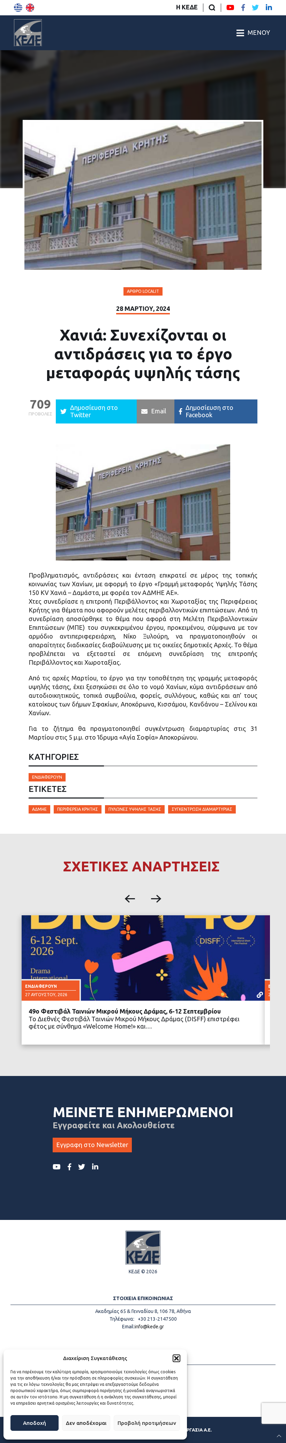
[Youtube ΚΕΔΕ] (230, 7)
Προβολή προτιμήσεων (147, 1423)
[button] (176, 1358)
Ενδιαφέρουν (47, 777)
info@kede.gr (149, 1326)
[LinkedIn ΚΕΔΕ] (269, 7)
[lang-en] (30, 7)
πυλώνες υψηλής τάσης (134, 809)
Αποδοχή (34, 1423)
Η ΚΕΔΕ (187, 6)
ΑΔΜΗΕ (39, 809)
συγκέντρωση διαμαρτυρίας (202, 809)
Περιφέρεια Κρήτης (77, 809)
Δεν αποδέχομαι (86, 1423)
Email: (128, 1326)
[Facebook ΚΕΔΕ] (243, 7)
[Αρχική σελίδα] (28, 33)
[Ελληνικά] (18, 7)
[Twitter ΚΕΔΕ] (255, 7)
